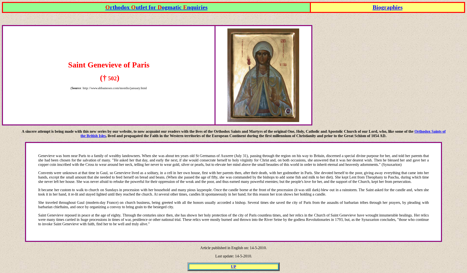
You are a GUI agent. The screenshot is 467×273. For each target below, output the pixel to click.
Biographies (388, 7)
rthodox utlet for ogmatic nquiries (156, 7)
